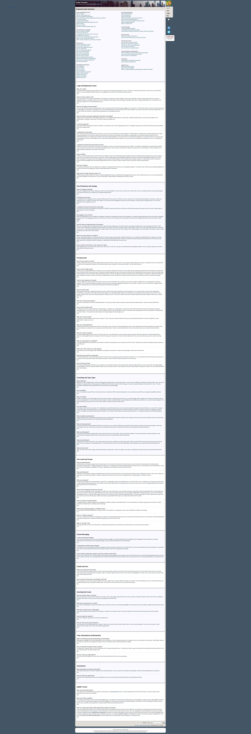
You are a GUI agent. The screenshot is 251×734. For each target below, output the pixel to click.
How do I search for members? (128, 46)
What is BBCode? (80, 66)
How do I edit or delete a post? (83, 45)
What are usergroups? (126, 16)
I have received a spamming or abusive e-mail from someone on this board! (137, 31)
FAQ (168, 15)
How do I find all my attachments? (128, 61)
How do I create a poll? (81, 48)
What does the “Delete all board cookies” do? (86, 26)
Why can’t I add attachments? (83, 54)
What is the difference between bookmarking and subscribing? (134, 52)
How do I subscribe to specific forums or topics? (131, 54)
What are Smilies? (80, 69)
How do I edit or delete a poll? (83, 51)
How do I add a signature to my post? (84, 47)
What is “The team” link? (126, 23)
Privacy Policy (125, 729)
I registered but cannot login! (83, 20)
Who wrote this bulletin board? (127, 66)
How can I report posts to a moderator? (85, 57)
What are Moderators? (126, 15)
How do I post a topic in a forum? (84, 44)
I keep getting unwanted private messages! (130, 29)
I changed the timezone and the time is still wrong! (87, 34)
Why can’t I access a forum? (83, 52)
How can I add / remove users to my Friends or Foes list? (133, 37)
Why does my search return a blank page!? (130, 45)
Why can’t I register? (81, 25)
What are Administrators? (126, 13)
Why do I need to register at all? (83, 15)
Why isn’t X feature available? (127, 68)
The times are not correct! (82, 32)
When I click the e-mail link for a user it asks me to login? (89, 39)
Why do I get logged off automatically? (85, 16)
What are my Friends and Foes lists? (129, 36)
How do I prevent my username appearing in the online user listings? (91, 18)
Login (168, 13)
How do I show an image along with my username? (87, 36)
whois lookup (93, 710)
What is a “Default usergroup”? (127, 22)
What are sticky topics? (82, 74)
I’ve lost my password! (81, 19)
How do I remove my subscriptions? (129, 55)
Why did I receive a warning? (83, 55)
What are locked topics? (82, 76)
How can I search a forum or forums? (129, 42)
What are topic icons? (81, 77)
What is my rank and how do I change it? (85, 38)
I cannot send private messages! (128, 28)
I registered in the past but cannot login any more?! (87, 22)
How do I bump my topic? (82, 61)
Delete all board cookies (145, 725)
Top (78, 93)
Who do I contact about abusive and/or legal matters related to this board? (137, 69)
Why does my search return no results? (129, 43)
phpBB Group (117, 691)
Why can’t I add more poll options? (84, 50)
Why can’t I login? (80, 13)
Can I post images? (81, 70)
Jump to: (144, 722)
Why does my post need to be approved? (85, 59)
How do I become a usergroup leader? (129, 19)
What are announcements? (82, 73)
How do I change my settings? (83, 31)
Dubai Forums (81, 2)
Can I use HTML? (80, 67)
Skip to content (13, 7)
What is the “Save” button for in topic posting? (86, 58)
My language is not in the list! (83, 35)
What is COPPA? (80, 23)
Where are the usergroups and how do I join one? (131, 18)
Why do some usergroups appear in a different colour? (132, 20)
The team (137, 725)
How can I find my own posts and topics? (130, 47)
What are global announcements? (84, 71)
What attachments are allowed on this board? (130, 60)
